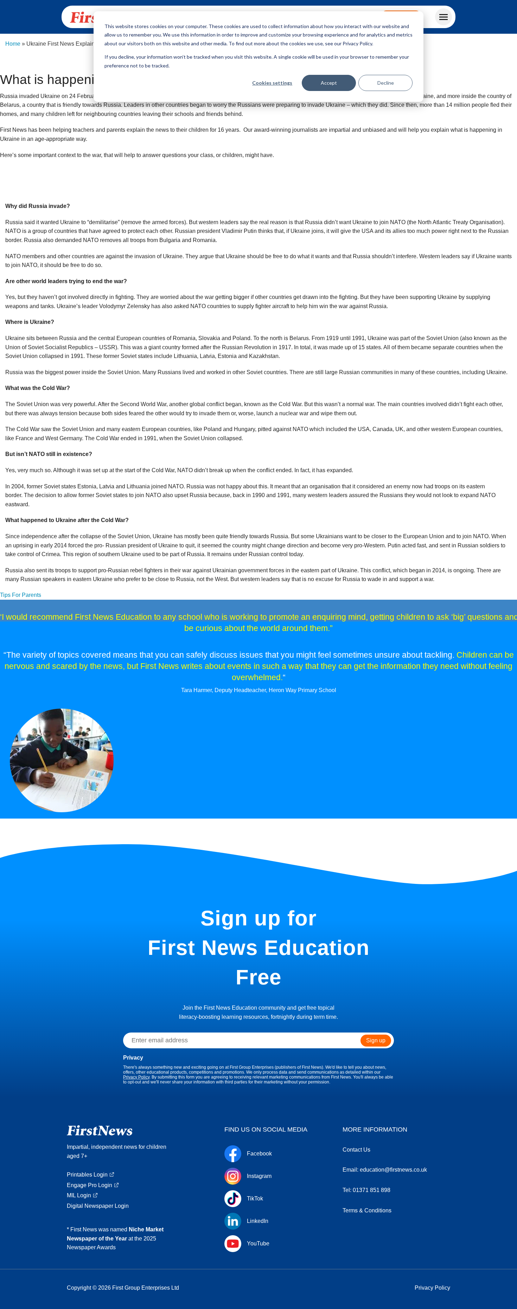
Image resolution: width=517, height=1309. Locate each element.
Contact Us (356, 1150)
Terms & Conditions (367, 1210)
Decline (385, 83)
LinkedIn (257, 1221)
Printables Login (87, 1175)
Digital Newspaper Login (98, 1206)
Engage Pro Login (89, 1185)
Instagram (259, 1176)
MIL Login (79, 1195)
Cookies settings (272, 83)
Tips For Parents (20, 595)
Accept (329, 83)
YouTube (258, 1243)
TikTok (255, 1198)
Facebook (259, 1154)
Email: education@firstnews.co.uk (385, 1170)
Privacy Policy (136, 1077)
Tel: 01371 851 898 (366, 1190)
